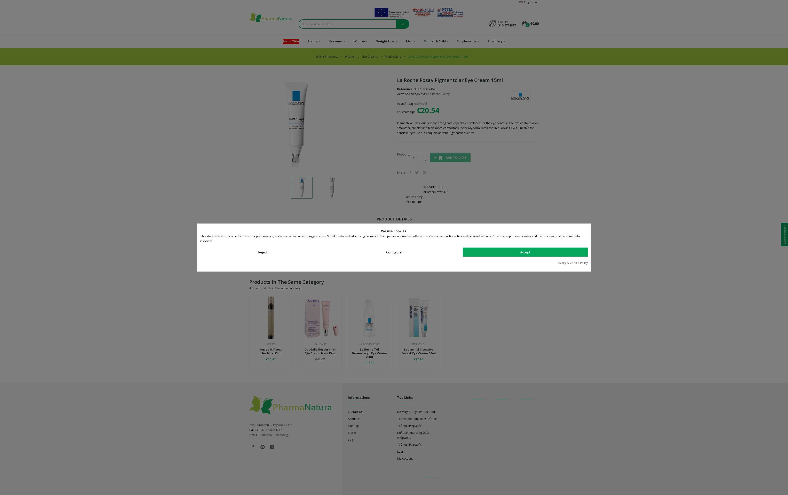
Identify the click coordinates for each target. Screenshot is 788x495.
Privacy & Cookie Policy (572, 263)
